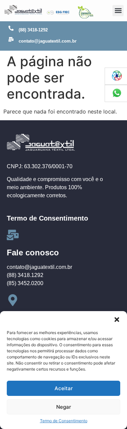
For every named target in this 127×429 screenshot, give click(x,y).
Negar (63, 407)
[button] (116, 319)
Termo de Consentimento (63, 420)
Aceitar (64, 388)
